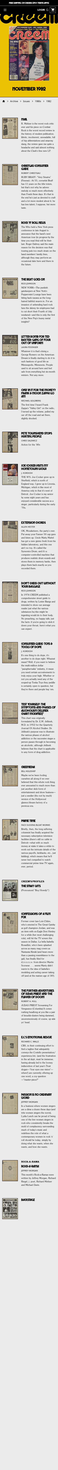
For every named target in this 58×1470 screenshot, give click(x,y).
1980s (38, 101)
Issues (26, 101)
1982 (48, 101)
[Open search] (47, 10)
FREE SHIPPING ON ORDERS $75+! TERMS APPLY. (29, 2)
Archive (14, 101)
